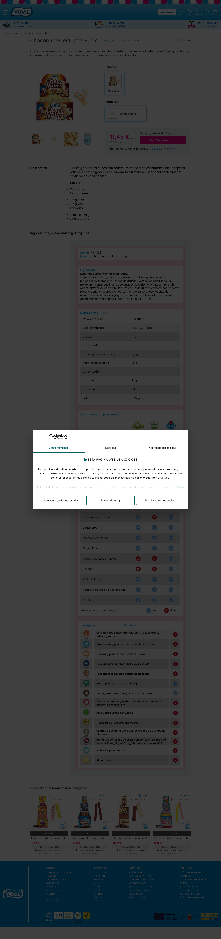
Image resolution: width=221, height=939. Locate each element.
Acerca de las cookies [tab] (162, 447)
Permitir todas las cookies (160, 500)
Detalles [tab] (110, 447)
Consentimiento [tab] (58, 447)
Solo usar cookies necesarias (60, 500)
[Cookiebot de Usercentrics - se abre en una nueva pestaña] (52, 436)
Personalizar (108, 500)
